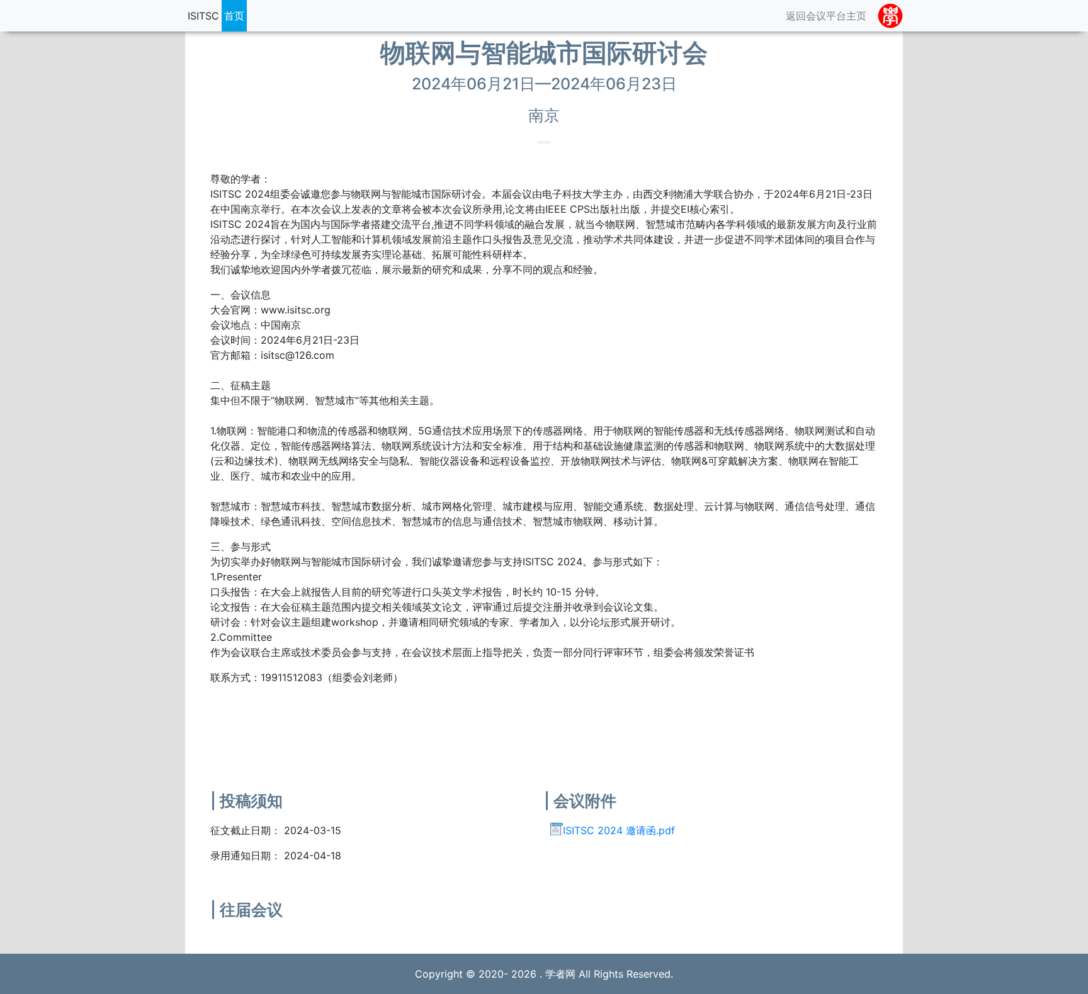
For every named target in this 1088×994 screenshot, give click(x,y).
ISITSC (203, 15)
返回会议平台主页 (826, 15)
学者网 (560, 974)
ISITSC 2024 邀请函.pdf (619, 830)
